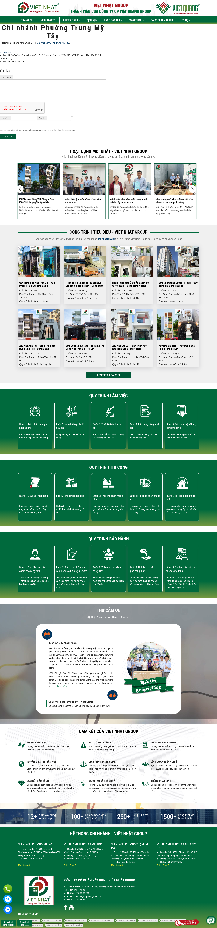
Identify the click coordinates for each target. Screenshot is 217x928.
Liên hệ (185, 20)
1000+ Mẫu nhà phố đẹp (126, 920)
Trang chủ (27, 20)
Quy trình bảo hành (108, 538)
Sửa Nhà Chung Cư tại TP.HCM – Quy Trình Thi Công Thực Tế (178, 284)
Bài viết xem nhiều (162, 20)
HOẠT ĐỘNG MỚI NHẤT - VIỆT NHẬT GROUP (108, 151)
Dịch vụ (92, 20)
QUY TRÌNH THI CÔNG (108, 467)
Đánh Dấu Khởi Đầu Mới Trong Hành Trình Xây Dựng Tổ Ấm (128, 201)
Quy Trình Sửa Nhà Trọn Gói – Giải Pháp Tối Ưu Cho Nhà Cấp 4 (37, 284)
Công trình (136, 20)
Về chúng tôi (48, 20)
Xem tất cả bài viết (108, 375)
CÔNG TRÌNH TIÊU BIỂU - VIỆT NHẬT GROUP (108, 232)
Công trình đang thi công (8, 923)
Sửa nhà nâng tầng (54, 925)
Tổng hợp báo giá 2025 (148, 920)
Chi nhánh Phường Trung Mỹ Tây (53, 42)
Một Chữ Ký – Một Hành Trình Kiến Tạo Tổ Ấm (82, 201)
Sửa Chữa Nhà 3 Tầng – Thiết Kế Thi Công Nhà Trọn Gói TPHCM (85, 347)
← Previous (5, 52)
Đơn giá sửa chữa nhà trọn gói (101, 920)
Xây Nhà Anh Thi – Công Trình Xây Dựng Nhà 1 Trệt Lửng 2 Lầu (37, 347)
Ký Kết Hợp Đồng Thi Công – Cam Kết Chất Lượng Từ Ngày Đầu (36, 201)
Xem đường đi (24, 865)
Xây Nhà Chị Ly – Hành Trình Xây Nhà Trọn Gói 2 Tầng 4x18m (129, 347)
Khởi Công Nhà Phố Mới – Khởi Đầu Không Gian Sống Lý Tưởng (173, 201)
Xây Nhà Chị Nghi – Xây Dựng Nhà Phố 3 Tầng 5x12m (177, 347)
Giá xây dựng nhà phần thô (75, 920)
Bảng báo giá (113, 20)
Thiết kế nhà (71, 20)
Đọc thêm (62, 686)
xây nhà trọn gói (106, 238)
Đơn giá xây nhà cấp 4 (74, 925)
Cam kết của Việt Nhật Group (108, 731)
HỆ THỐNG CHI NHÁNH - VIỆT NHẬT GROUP (108, 833)
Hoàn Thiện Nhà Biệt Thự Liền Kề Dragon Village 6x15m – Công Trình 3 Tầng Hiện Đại (84, 285)
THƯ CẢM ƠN (108, 610)
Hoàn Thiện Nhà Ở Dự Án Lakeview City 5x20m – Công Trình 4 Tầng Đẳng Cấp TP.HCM (130, 285)
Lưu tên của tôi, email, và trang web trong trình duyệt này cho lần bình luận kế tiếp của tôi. (37, 130)
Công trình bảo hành (24, 923)
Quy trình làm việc (108, 395)
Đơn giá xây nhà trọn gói (52, 920)
